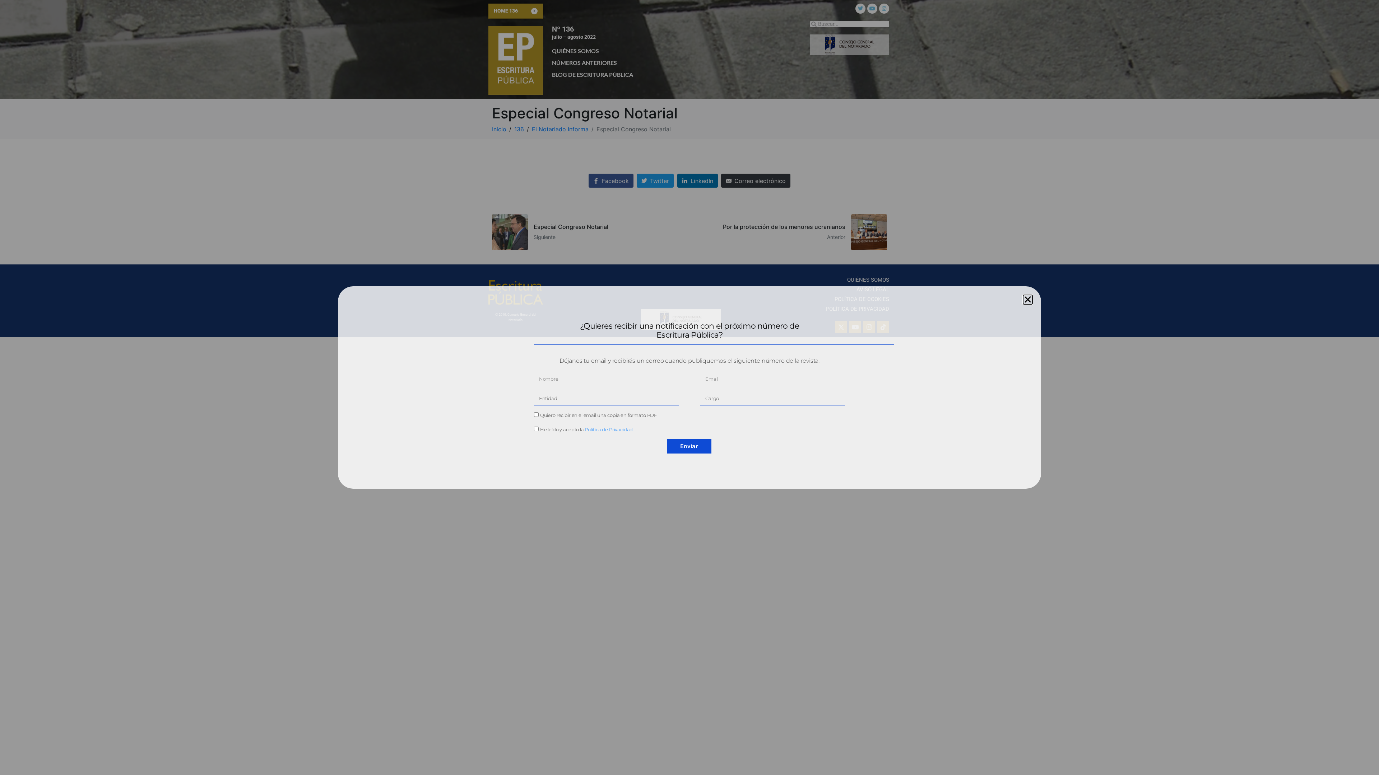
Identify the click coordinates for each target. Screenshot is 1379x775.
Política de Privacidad (609, 429)
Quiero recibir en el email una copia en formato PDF (598, 415)
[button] (1027, 299)
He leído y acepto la (586, 429)
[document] (689, 387)
